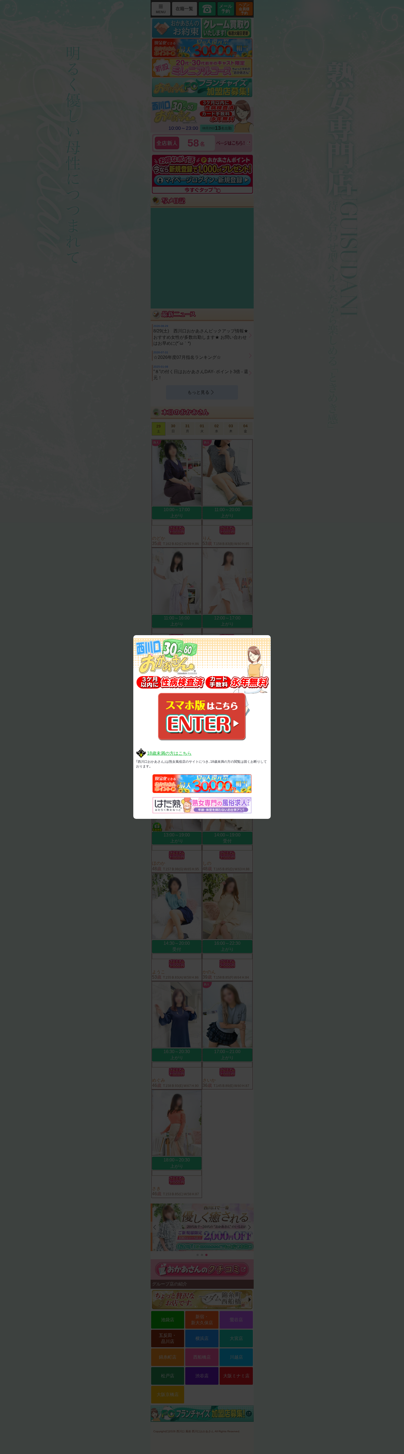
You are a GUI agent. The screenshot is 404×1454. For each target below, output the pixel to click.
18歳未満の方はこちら (169, 753)
